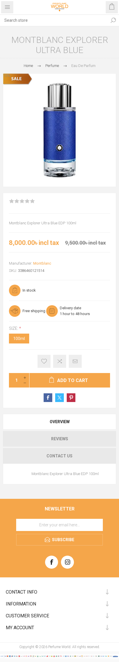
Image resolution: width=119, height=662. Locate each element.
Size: (14, 328)
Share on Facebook (48, 397)
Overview (60, 421)
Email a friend (75, 361)
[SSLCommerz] (59, 657)
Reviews (59, 439)
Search (113, 20)
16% (6, 76)
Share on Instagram (71, 397)
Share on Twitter (59, 397)
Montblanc (42, 263)
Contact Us (59, 456)
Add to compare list (59, 361)
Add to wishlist (44, 361)
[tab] (59, 422)
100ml (19, 338)
